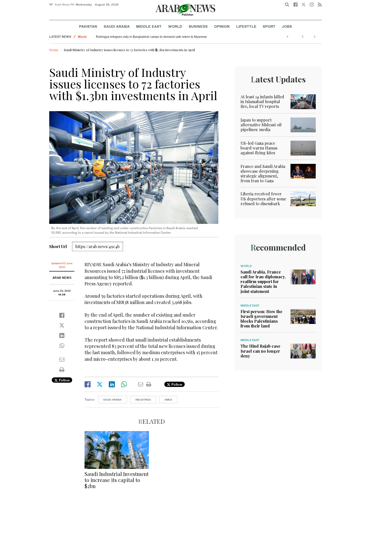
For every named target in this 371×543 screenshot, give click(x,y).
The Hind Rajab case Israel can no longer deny (260, 350)
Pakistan (88, 26)
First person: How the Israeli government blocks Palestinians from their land (261, 319)
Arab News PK (64, 4)
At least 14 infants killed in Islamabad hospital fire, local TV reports (262, 101)
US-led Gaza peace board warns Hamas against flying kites (259, 147)
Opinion (222, 26)
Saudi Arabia (117, 26)
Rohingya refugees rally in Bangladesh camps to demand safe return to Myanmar (151, 37)
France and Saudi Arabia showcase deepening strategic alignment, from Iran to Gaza (263, 174)
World (175, 26)
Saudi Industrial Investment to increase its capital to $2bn (117, 479)
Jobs (287, 26)
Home (54, 50)
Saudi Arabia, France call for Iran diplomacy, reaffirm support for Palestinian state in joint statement (263, 281)
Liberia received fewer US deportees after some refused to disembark (263, 198)
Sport (269, 26)
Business (198, 26)
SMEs (168, 399)
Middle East (149, 26)
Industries (143, 399)
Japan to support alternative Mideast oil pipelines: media (261, 124)
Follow (64, 380)
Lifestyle (246, 26)
